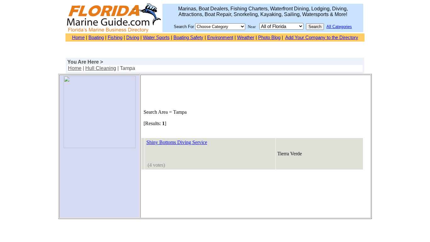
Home (78, 37)
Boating (96, 37)
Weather (245, 37)
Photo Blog (269, 37)
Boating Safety (188, 37)
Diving (132, 37)
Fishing (115, 37)
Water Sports (156, 37)
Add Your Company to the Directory (321, 37)
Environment (220, 37)
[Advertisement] (99, 185)
